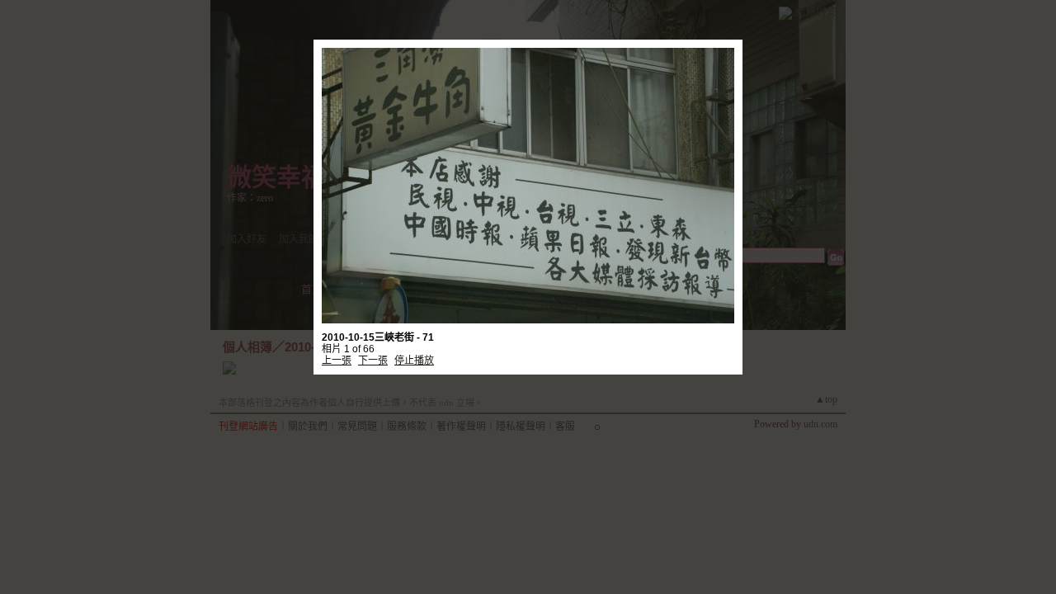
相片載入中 (528, 170)
